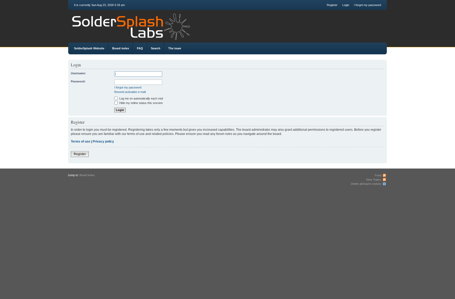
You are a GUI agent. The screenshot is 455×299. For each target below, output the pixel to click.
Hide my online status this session (140, 102)
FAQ (140, 48)
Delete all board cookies (366, 183)
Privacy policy (103, 141)
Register (332, 5)
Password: (78, 81)
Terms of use (80, 141)
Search (155, 48)
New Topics (373, 179)
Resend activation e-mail (130, 91)
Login (345, 5)
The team (174, 48)
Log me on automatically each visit (140, 98)
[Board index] (227, 25)
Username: (78, 73)
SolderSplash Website (89, 48)
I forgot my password (367, 5)
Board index (120, 48)
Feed (378, 175)
